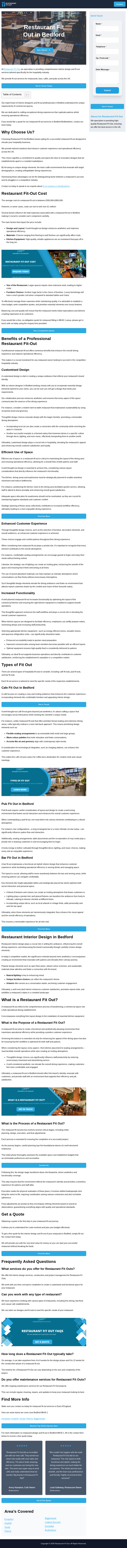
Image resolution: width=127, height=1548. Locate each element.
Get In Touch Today (44, 86)
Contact (119, 4)
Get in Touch (43, 704)
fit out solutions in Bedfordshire (56, 186)
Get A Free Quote (44, 1500)
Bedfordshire (50, 1530)
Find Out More (44, 516)
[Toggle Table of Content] (25, 95)
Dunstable (49, 1526)
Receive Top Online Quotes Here (44, 1426)
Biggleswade (39, 1419)
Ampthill (14, 1419)
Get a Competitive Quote (43, 331)
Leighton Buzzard (52, 1522)
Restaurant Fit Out (12, 69)
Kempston (5, 1419)
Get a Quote (42, 50)
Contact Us (44, 1165)
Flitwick (29, 1419)
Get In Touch (107, 106)
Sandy (22, 1419)
